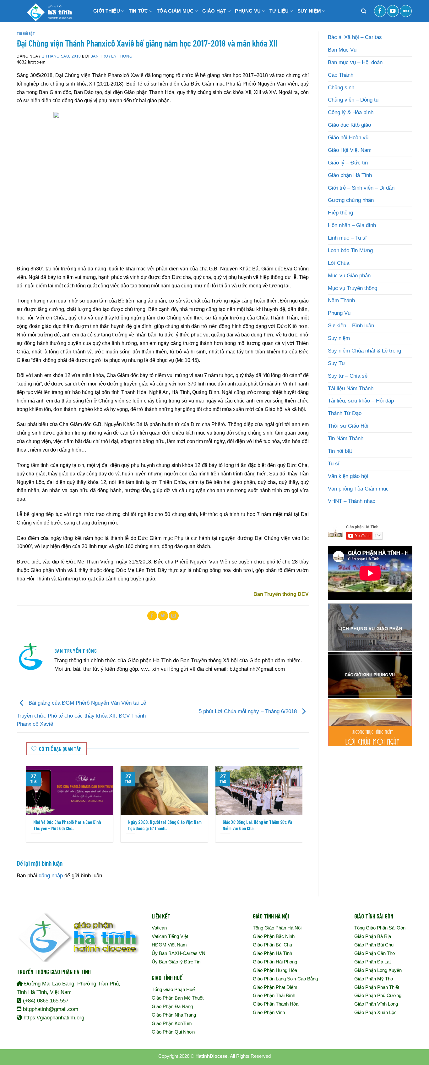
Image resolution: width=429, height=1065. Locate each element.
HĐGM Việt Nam (169, 944)
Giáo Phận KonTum (172, 1023)
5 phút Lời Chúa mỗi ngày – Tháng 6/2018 (248, 711)
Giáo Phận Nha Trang (174, 1015)
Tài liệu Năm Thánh (350, 388)
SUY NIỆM (309, 11)
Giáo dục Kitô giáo (349, 125)
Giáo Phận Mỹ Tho (373, 978)
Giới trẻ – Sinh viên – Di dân (361, 188)
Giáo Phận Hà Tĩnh (272, 953)
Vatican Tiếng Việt (170, 936)
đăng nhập (51, 876)
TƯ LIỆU (279, 11)
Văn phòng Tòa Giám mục (358, 489)
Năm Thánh (341, 300)
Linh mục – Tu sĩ (347, 238)
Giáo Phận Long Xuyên (378, 970)
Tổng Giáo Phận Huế (173, 989)
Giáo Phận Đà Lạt (372, 961)
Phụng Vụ (339, 313)
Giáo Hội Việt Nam (350, 150)
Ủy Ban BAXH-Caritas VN (178, 953)
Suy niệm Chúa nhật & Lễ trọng (364, 351)
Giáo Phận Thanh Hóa (275, 1004)
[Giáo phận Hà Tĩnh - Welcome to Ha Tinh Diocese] (48, 11)
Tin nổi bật (26, 33)
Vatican (159, 927)
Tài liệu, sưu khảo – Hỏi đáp (361, 401)
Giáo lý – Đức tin (348, 163)
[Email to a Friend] (174, 615)
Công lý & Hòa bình (350, 112)
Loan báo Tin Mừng (350, 250)
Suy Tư (336, 363)
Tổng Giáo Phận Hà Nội (277, 927)
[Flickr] (406, 11)
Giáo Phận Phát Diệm (275, 987)
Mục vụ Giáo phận (349, 276)
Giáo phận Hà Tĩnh (350, 175)
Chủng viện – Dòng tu (353, 100)
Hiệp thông (340, 213)
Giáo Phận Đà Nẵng (172, 1006)
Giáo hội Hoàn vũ (348, 138)
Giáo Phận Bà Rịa (372, 936)
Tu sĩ (333, 464)
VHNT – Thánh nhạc (351, 501)
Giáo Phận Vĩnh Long (376, 1004)
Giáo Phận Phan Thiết (376, 987)
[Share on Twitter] (163, 615)
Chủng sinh (341, 88)
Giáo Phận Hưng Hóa (275, 970)
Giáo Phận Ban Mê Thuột (178, 998)
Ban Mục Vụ (342, 50)
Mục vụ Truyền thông (352, 288)
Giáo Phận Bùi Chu (272, 944)
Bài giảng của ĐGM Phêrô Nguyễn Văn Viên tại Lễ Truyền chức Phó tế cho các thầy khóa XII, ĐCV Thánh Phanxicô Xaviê (81, 713)
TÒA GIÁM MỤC (175, 11)
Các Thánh (340, 75)
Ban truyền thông (111, 56)
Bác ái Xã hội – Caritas (355, 37)
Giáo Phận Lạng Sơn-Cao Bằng (285, 978)
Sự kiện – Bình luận (351, 326)
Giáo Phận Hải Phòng (275, 961)
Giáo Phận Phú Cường (377, 995)
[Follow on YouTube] (393, 11)
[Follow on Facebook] (380, 11)
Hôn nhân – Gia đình (352, 225)
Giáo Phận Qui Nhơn (173, 1031)
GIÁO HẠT (214, 11)
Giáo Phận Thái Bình (274, 995)
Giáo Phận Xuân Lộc (375, 1012)
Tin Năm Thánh (345, 438)
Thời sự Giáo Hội (348, 426)
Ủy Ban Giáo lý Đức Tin (176, 961)
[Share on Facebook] (152, 615)
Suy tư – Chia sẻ (347, 376)
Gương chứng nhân (351, 200)
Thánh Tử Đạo (344, 413)
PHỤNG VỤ (248, 11)
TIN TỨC (138, 11)
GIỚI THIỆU (106, 11)
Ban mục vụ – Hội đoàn (355, 62)
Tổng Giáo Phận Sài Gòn (379, 927)
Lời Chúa (338, 263)
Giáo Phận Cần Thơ (374, 953)
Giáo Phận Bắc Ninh (274, 936)
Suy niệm (339, 338)
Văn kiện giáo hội (348, 476)
